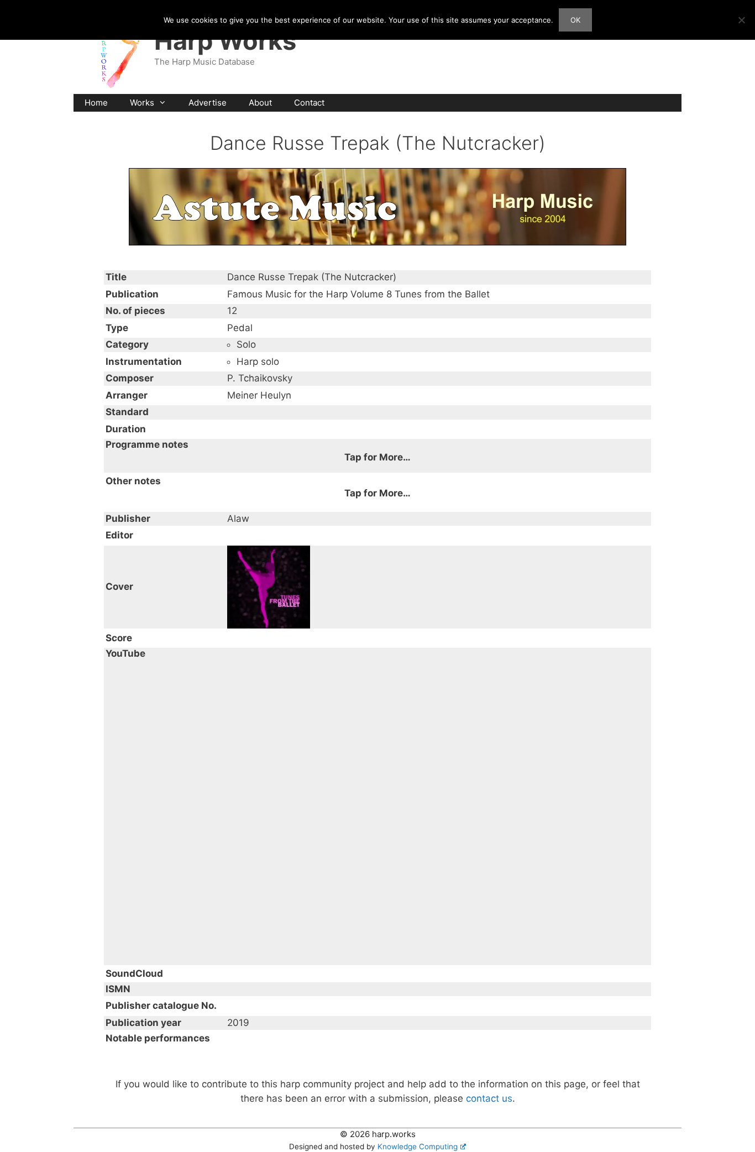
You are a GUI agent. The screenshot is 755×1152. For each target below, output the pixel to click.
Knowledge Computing (418, 1146)
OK (575, 19)
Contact (309, 102)
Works (142, 102)
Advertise (207, 102)
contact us (489, 1098)
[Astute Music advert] (377, 205)
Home (96, 102)
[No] (741, 19)
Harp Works (225, 40)
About (260, 102)
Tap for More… (377, 457)
